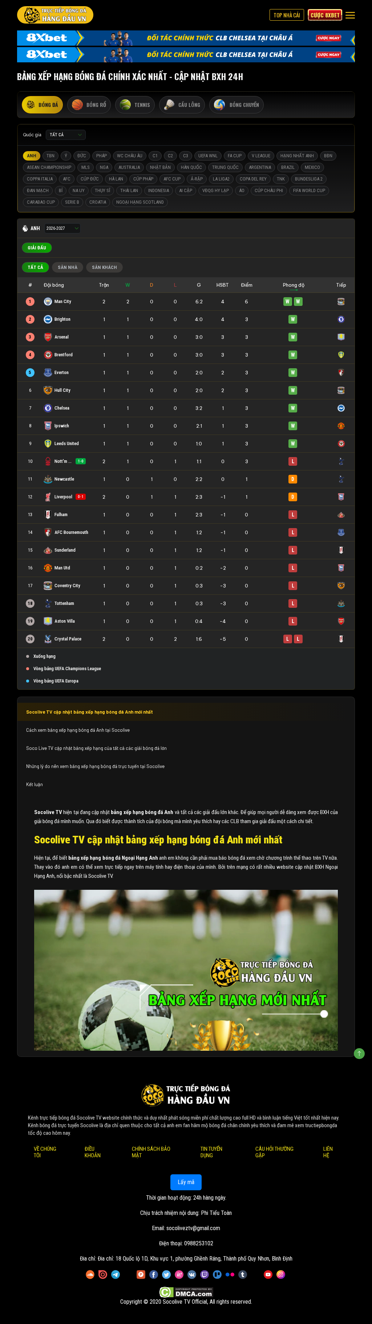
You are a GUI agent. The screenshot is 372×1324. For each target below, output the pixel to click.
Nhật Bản (160, 167)
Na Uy (79, 190)
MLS (85, 167)
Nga (104, 167)
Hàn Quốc (191, 167)
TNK (281, 179)
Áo (241, 190)
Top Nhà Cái (287, 15)
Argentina (260, 167)
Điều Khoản (93, 1152)
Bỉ (60, 190)
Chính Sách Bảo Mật (151, 1152)
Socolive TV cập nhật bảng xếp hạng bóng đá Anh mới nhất (89, 712)
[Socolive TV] (55, 15)
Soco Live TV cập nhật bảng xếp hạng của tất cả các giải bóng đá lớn (96, 748)
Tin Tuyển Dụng (211, 1152)
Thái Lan (129, 190)
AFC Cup (172, 179)
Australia (129, 167)
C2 (170, 155)
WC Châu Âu (129, 155)
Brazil (288, 167)
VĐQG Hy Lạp (215, 190)
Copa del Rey (253, 179)
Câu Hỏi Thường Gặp (274, 1152)
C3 (185, 155)
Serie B (72, 202)
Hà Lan (116, 179)
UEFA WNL (208, 155)
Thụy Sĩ (102, 190)
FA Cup (235, 155)
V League (261, 155)
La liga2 (221, 179)
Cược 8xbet (325, 15)
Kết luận (34, 784)
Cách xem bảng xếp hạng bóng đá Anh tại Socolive (78, 730)
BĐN (328, 155)
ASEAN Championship (49, 167)
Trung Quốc (225, 167)
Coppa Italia (40, 179)
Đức (81, 155)
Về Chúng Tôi (45, 1152)
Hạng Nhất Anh (297, 155)
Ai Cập (185, 190)
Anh (31, 155)
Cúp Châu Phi (269, 190)
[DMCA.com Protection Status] (186, 1292)
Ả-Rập (197, 179)
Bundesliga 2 (309, 179)
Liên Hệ (328, 1152)
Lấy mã (186, 1182)
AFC (66, 179)
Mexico (312, 167)
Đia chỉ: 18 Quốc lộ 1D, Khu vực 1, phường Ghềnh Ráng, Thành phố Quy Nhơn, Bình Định (195, 1258)
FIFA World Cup (309, 190)
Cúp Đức (90, 179)
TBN (50, 155)
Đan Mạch (38, 190)
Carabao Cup (41, 202)
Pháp (101, 155)
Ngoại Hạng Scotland (140, 202)
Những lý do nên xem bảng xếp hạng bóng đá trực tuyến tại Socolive (95, 766)
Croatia (97, 202)
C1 (155, 155)
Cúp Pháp (143, 179)
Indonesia (158, 190)
